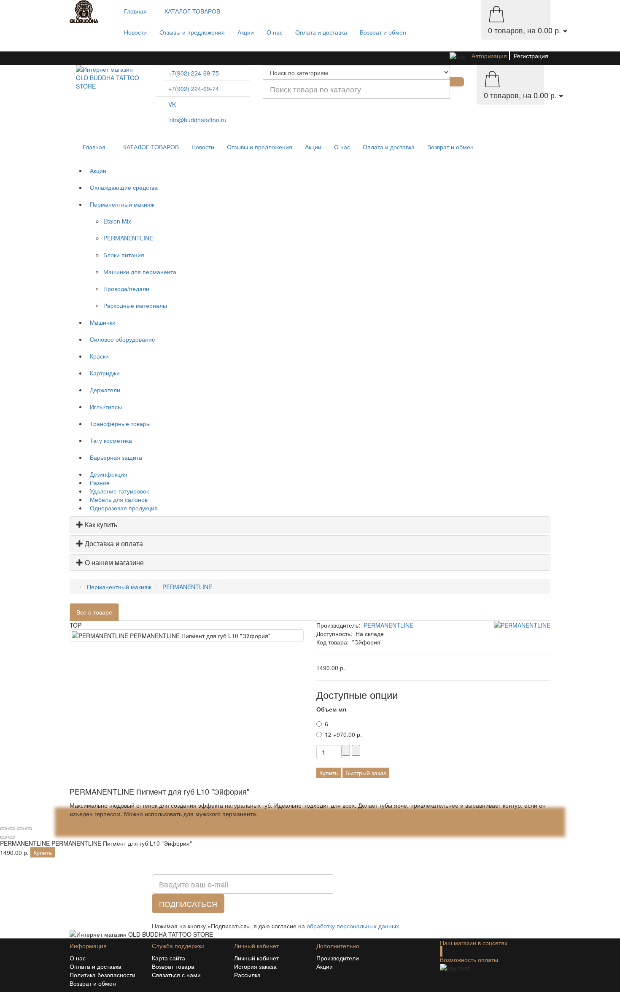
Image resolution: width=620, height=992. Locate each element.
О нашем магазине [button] (114, 562)
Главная (135, 11)
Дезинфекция (106, 474)
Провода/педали (126, 288)
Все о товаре (94, 612)
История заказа (255, 966)
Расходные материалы (135, 305)
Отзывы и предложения (192, 32)
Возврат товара (173, 966)
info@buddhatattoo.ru (197, 120)
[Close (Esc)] (3, 829)
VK (172, 104)
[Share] (11, 829)
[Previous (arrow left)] (3, 837)
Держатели (103, 389)
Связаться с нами (176, 974)
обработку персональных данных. (354, 926)
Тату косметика (109, 440)
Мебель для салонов (117, 499)
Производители (337, 958)
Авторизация (489, 55)
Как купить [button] (101, 524)
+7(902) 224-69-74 (193, 88)
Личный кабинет (256, 958)
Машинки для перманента (139, 271)
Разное (98, 482)
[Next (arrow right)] (11, 837)
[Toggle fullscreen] (20, 829)
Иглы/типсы (104, 406)
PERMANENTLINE (128, 238)
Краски (97, 356)
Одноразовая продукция (122, 508)
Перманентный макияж (120, 204)
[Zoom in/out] (28, 829)
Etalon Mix (117, 221)
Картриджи (103, 373)
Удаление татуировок (117, 491)
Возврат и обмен (383, 32)
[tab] (310, 525)
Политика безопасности (102, 974)
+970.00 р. (343, 734)
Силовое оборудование (120, 339)
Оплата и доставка (321, 32)
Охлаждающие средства (122, 187)
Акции (245, 32)
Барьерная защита (114, 457)
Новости (135, 32)
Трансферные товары (118, 423)
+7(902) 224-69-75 (193, 73)
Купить (328, 772)
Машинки (101, 322)
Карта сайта (168, 958)
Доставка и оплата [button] (114, 543)
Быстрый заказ (365, 772)
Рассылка (247, 974)
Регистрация (531, 55)
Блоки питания (123, 255)
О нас (275, 32)
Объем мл (331, 709)
